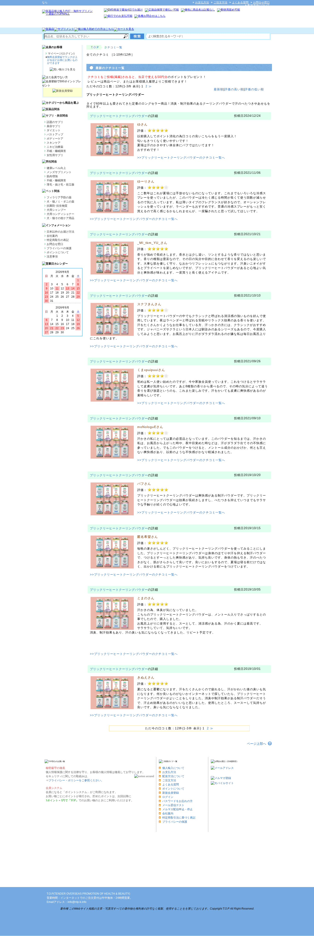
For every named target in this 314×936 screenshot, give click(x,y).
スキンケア (53, 142)
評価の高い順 (234, 89)
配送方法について (259, 5)
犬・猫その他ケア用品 (60, 218)
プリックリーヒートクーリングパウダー (119, 116)
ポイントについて (58, 252)
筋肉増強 (52, 176)
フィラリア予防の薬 (59, 197)
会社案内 (52, 235)
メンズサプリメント (59, 172)
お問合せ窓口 (261, 2)
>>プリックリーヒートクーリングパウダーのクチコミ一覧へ (181, 157)
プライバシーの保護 (59, 248)
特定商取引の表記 (58, 240)
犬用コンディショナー (60, 214)
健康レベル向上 (56, 168)
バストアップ (55, 134)
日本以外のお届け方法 (60, 231)
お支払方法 (202, 2)
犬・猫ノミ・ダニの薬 (60, 201)
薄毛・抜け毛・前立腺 (60, 184)
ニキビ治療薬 (55, 146)
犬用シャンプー (56, 209)
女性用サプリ (55, 155)
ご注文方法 (220, 2)
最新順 (218, 89)
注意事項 (52, 256)
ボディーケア (55, 138)
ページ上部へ (256, 743)
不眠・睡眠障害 (56, 151)
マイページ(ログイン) (61, 53)
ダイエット (53, 130)
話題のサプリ (55, 122)
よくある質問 (240, 2)
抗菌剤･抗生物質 (57, 205)
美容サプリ (53, 126)
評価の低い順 (254, 89)
